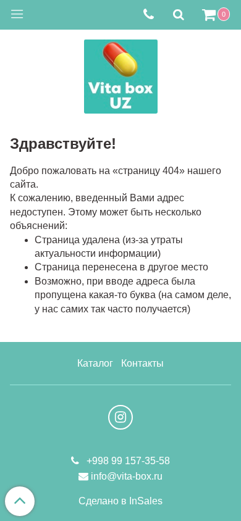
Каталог (95, 363)
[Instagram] (120, 417)
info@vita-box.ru (127, 476)
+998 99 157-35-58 (127, 461)
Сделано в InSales (120, 501)
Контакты (142, 363)
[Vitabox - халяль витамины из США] (121, 74)
